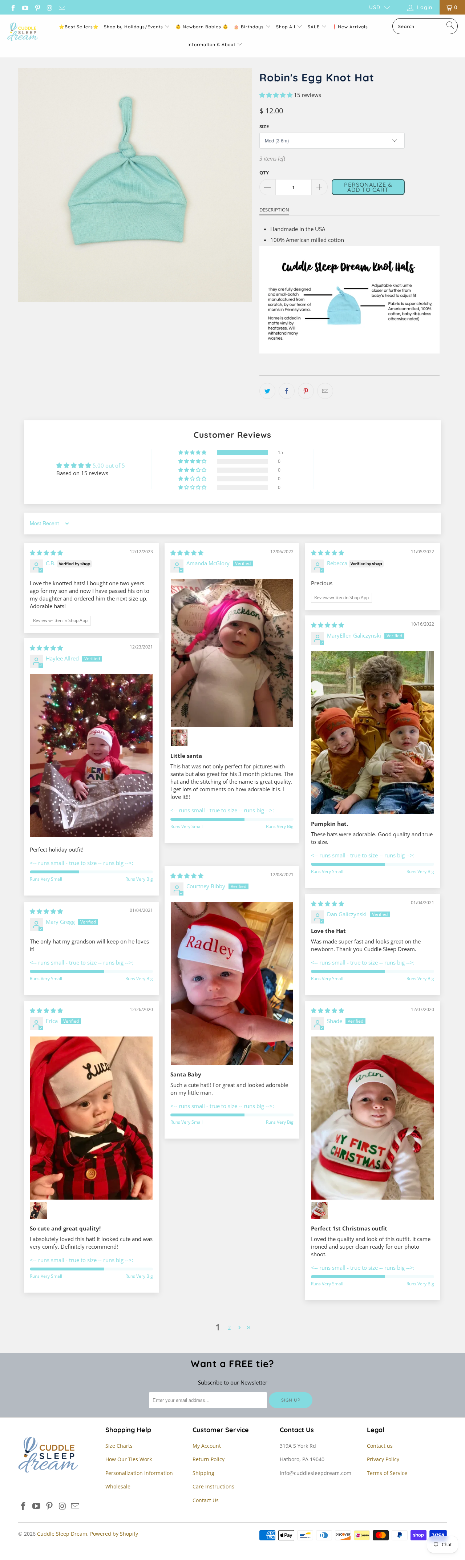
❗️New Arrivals (350, 26)
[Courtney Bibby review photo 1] (232, 983)
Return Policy (209, 1459)
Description (274, 209)
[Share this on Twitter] (267, 391)
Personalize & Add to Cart (368, 187)
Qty (264, 172)
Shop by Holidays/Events (133, 26)
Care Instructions (213, 1486)
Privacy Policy (383, 1459)
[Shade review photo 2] (319, 1210)
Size (264, 126)
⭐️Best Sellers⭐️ (79, 26)
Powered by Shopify (114, 1533)
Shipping (203, 1473)
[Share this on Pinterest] (306, 391)
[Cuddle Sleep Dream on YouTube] (25, 7)
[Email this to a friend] (325, 391)
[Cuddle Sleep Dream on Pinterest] (37, 7)
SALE (314, 26)
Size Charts (119, 1445)
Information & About (211, 44)
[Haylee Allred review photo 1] (91, 756)
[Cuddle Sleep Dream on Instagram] (49, 7)
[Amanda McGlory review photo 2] (179, 738)
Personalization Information (139, 1473)
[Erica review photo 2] (38, 1210)
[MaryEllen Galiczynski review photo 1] (372, 733)
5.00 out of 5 (109, 465)
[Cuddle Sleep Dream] (22, 32)
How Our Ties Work (128, 1459)
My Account (207, 1445)
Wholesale (117, 1486)
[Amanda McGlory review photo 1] (232, 652)
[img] (46, 552)
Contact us (380, 1445)
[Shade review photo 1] (372, 1118)
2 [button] (229, 1327)
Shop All (285, 26)
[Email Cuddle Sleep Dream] (61, 7)
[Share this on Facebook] (287, 391)
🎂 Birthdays (249, 26)
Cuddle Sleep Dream (62, 1533)
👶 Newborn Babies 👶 (202, 26)
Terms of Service (387, 1473)
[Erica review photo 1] (91, 1118)
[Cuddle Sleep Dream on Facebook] (12, 7)
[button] (275, 94)
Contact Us (206, 1500)
